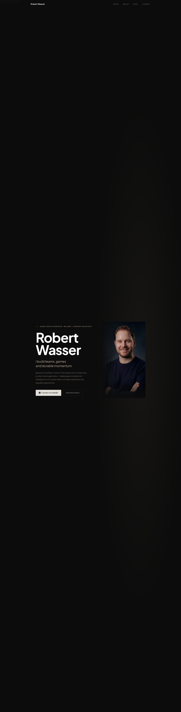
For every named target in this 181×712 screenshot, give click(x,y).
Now (135, 4)
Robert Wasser (38, 4)
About (126, 4)
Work (115, 4)
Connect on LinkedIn (49, 393)
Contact (146, 4)
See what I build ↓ (73, 393)
